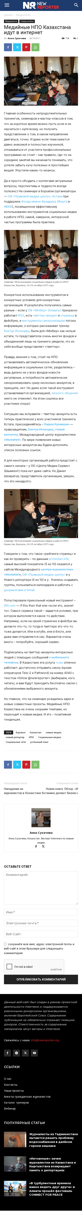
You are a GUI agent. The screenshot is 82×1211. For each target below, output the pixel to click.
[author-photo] (41, 827)
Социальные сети (16, 741)
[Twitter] (17, 47)
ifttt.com (10, 605)
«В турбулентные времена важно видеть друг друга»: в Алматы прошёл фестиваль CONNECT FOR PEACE (52, 1189)
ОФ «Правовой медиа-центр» (43, 574)
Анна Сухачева (17, 38)
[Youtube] (34, 1053)
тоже (60, 662)
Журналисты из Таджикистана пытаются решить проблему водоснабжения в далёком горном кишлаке (53, 1140)
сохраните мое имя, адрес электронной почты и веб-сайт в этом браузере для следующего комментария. (39, 948)
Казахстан (35, 732)
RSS (21, 315)
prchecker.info (59, 559)
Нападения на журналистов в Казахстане (22, 791)
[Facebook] (8, 47)
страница (68, 315)
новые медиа (53, 732)
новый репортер (15, 737)
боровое (20, 732)
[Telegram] (16, 1053)
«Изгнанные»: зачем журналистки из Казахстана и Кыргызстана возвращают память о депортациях (52, 1164)
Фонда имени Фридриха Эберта (44, 201)
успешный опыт (39, 741)
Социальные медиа (49, 737)
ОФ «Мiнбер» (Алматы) (45, 310)
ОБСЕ (8, 206)
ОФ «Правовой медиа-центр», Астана (35, 196)
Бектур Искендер (16, 331)
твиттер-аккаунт (45, 315)
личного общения (65, 393)
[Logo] (41, 5)
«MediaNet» (12, 440)
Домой (8, 15)
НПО (31, 737)
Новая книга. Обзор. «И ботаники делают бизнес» (60, 791)
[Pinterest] (26, 47)
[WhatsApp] (35, 47)
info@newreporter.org (45, 1040)
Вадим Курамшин (56, 424)
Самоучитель (27, 21)
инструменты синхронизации (44, 320)
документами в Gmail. (19, 590)
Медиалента (23, 15)
